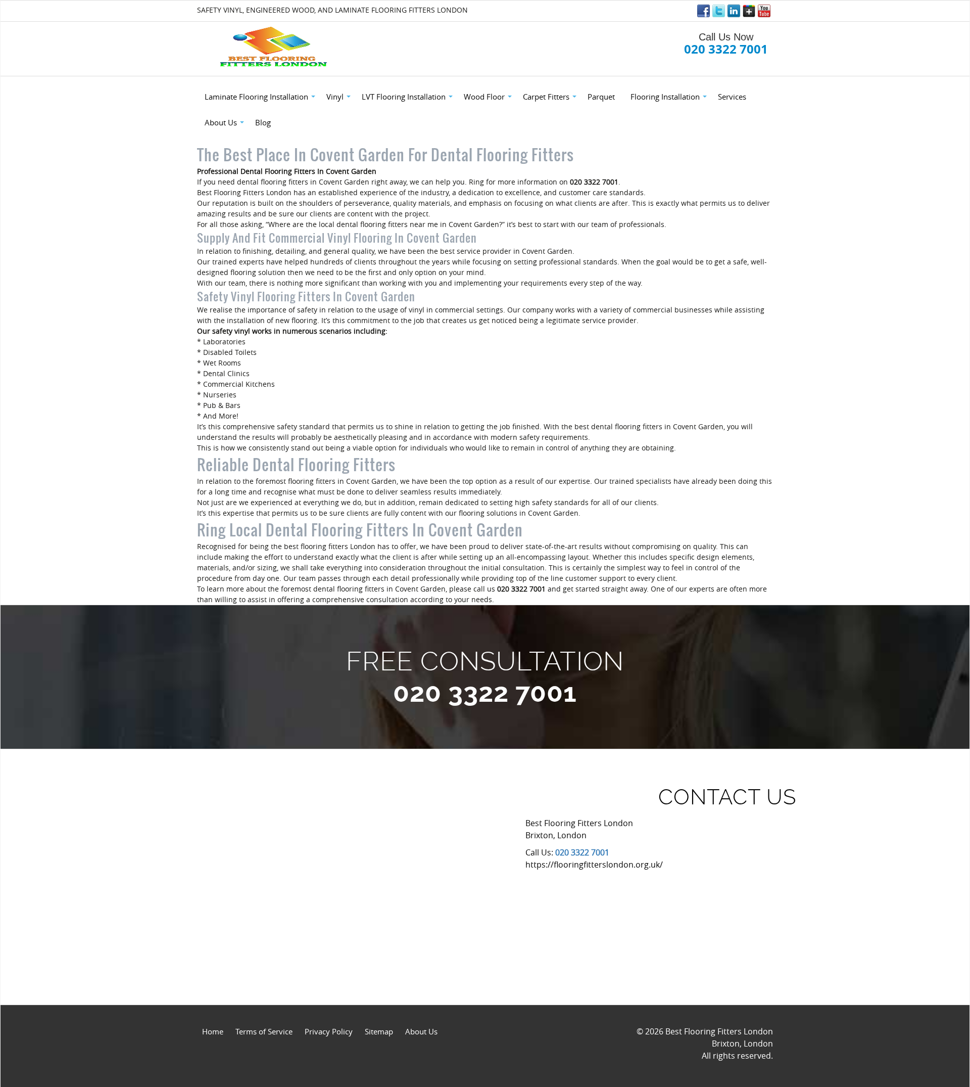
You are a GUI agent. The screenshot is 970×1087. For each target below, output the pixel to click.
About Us (421, 1031)
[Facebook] (703, 11)
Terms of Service (264, 1031)
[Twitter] (718, 11)
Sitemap (379, 1031)
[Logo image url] (274, 47)
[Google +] (749, 11)
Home (212, 1031)
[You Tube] (764, 11)
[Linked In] (734, 11)
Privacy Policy (329, 1031)
